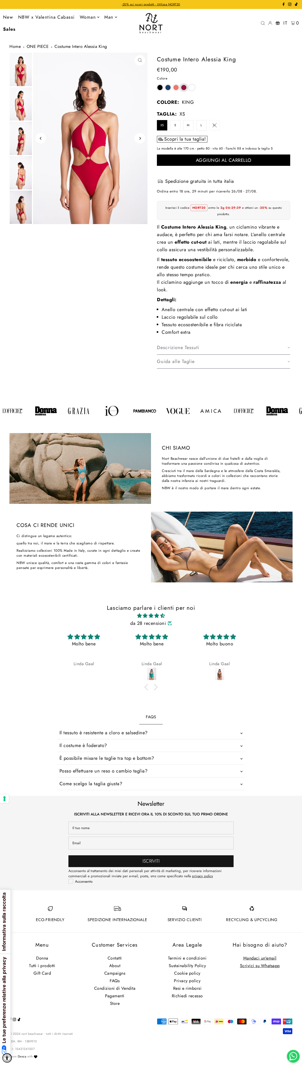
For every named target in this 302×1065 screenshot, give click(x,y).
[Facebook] (284, 5)
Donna (42, 958)
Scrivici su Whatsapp (260, 966)
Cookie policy (187, 973)
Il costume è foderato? (83, 745)
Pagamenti (115, 996)
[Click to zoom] (139, 60)
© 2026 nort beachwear (26, 1034)
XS (162, 125)
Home (15, 46)
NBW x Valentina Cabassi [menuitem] (46, 17)
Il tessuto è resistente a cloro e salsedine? (103, 732)
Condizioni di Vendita (115, 988)
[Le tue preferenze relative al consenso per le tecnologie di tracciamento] (4, 798)
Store (115, 1003)
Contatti (115, 958)
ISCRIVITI (151, 861)
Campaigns (115, 973)
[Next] (139, 138)
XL (214, 125)
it (285, 23)
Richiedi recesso (187, 996)
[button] (160, 87)
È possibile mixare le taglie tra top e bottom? (106, 758)
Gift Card (42, 973)
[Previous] (40, 138)
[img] (151, 616)
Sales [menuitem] (9, 29)
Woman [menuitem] (88, 17)
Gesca (22, 1056)
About (115, 966)
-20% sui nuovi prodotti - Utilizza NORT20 (151, 4)
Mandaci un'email (260, 958)
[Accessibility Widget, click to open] (7, 1058)
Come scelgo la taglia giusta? (90, 783)
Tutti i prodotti (42, 966)
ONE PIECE (38, 46)
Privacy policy (187, 981)
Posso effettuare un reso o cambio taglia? (103, 771)
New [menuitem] (8, 17)
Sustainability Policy (187, 966)
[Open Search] (263, 23)
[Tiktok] (296, 5)
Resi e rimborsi (187, 988)
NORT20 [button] (199, 207)
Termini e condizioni (187, 958)
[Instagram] (289, 5)
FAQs (115, 981)
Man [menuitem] (108, 17)
